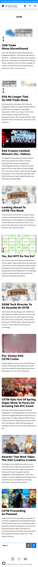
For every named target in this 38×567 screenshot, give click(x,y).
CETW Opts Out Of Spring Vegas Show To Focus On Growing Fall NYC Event (19, 402)
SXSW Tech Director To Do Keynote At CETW (17, 306)
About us (14, 564)
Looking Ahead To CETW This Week (14, 209)
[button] (30, 6)
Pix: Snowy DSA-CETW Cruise (13, 357)
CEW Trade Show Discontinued (15, 47)
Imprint (30, 564)
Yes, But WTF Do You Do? (18, 256)
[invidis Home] (8, 6)
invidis (9, 564)
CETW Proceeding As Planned (14, 512)
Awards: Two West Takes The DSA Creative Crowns (19, 458)
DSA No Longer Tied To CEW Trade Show (15, 98)
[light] (24, 6)
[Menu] (35, 6)
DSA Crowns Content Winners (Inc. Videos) (16, 152)
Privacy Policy (22, 564)
